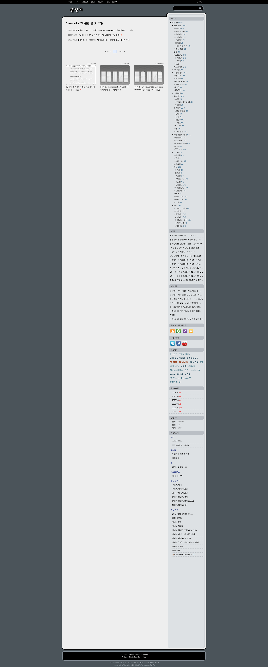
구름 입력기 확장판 (180, 489)
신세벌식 (180, 37)
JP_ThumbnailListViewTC (180, 378)
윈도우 (179, 120)
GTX (178, 193)
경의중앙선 (181, 179)
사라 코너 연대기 (177, 358)
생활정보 (180, 137)
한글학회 (175, 458)
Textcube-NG (177, 476)
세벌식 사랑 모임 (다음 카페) (183, 534)
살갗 (178, 64)
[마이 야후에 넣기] (185, 333)
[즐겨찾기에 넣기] (191, 333)
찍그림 (178, 152)
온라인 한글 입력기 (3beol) (183, 501)
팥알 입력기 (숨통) (179, 505)
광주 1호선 (181, 196)
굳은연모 (179, 96)
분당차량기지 (175, 382)
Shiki (132, 665)
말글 (177, 52)
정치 (178, 146)
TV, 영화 (180, 149)
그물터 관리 (180, 73)
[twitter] (172, 345)
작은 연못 (176, 550)
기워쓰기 (180, 58)
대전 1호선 (180, 199)
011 (201, 362)
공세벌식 (180, 34)
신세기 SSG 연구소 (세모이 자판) (185, 542)
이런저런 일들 (182, 143)
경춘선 (179, 182)
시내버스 (180, 217)
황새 (172, 366)
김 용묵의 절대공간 (180, 493)
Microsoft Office (176, 370)
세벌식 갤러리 (178, 526)
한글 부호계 (180, 49)
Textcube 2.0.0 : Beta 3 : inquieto (134, 657)
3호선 (178, 173)
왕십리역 (183, 362)
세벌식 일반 (181, 31)
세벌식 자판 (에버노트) (181, 538)
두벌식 (179, 28)
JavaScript (181, 84)
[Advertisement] (186, 603)
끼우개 (179, 61)
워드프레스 (179, 67)
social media (195, 370)
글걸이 (131, 655)
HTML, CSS (181, 81)
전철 (177, 167)
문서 (178, 117)
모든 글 (177, 22)
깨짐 (177, 366)
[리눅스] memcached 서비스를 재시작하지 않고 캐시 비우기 (104, 40)
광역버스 (180, 211)
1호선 (179, 170)
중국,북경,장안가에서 (181, 445)
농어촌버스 (180, 223)
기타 (178, 202)
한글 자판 (179, 25)
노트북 (187, 374)
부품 (178, 99)
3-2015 (180, 374)
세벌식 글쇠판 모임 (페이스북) (184, 530)
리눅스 (179, 123)
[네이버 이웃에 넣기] (178, 333)
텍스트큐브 (179, 55)
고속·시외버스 (182, 208)
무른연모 (179, 108)
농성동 (184, 366)
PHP (178, 87)
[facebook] (178, 345)
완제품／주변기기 (184, 102)
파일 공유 (180, 131)
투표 (186, 370)
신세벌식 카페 (178, 546)
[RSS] (172, 333)
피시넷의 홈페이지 (179, 467)
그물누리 (179, 93)
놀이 (178, 114)
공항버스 (180, 214)
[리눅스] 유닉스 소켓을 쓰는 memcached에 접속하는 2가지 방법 (106, 30)
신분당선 (180, 191)
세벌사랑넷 (176, 522)
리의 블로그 (177, 518)
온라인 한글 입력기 (180, 497)
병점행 (173, 362)
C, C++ (179, 126)
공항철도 (180, 185)
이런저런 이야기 (182, 135)
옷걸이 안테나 (185, 354)
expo (172, 374)
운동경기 (180, 140)
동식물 (179, 155)
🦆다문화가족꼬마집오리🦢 (183, 554)
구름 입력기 (177, 485)
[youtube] (184, 345)
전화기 (179, 105)
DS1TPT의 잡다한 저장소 (182, 514)
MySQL (179, 90)
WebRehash (154, 662)
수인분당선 (181, 188)
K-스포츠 (173, 354)
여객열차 (179, 164)
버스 (177, 205)
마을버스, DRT (182, 220)
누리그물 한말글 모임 (181, 454)
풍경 (178, 158)
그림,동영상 (181, 111)
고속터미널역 (192, 358)
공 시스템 (194, 362)
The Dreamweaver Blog (135, 662)
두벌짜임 (192, 366)
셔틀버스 (180, 226)
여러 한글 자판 (182, 46)
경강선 (179, 176)
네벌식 (179, 43)
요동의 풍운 (177, 441)
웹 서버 (179, 76)
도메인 (179, 78)
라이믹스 (178, 70)
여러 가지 (180, 161)
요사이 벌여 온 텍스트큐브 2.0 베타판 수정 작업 (99, 35)
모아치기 (180, 40)
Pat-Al (152, 665)
